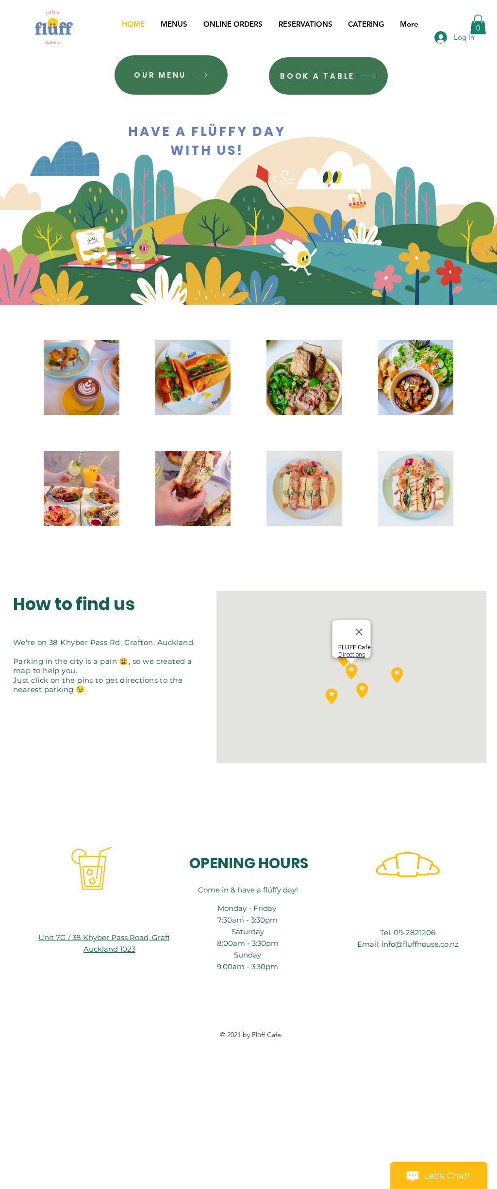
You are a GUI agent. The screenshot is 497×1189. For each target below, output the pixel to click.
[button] (478, 24)
